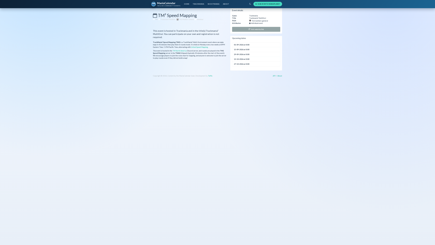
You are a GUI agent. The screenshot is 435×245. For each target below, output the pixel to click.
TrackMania (198, 4)
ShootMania (214, 4)
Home (186, 4)
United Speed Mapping (199, 47)
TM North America (180, 51)
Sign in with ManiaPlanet (268, 4)
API (274, 76)
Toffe (210, 76)
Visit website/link (257, 29)
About (226, 4)
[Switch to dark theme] (250, 4)
